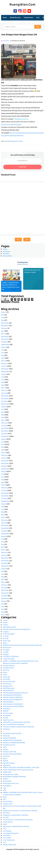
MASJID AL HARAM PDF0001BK (14, 742)
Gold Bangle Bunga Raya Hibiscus (15, 693)
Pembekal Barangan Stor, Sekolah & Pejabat (32, 271)
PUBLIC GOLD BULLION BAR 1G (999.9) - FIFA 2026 (21, 767)
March (3, 333)
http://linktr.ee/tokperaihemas (12, 135)
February (4, 363)
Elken (5, 672)
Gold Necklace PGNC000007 (13, 706)
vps (4, 842)
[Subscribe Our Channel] (29, 11)
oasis (5, 747)
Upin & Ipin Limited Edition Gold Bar (16, 826)
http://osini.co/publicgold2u (11, 124)
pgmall (5, 760)
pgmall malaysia (9, 763)
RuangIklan (7, 785)
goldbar (6, 711)
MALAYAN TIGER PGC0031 (12, 733)
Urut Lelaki (7, 837)
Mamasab (6, 736)
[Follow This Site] (24, 11)
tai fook (6, 817)
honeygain (7, 715)
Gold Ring (6, 708)
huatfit (5, 717)
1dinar (5, 622)
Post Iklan (6, 251)
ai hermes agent (9, 634)
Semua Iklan (7, 256)
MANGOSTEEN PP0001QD (12, 740)
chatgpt (6, 654)
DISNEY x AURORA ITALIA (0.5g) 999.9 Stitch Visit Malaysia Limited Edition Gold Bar (20, 662)
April (3, 331)
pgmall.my (6, 765)
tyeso (5, 824)
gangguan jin (8, 686)
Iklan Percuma (8, 720)
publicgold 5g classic (11, 774)
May (2, 320)
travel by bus (7, 822)
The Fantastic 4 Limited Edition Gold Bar (18, 819)
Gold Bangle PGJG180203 (12, 695)
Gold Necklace (8, 702)
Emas (5, 674)
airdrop (5, 638)
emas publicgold (9, 681)
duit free (6, 670)
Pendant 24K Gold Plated (12, 754)
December (5, 323)
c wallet (6, 652)
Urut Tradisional (9, 840)
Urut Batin (7, 835)
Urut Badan (7, 831)
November (5, 325)
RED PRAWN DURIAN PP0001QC (14, 776)
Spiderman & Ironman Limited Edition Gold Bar (20, 810)
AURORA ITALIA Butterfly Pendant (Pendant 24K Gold (22, 645)
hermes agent (8, 713)
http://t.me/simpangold (35, 133)
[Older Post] (26, 239)
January (4, 366)
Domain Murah (8, 668)
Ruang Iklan (7, 781)
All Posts (6, 253)
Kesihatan (6, 729)
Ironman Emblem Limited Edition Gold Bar (18, 726)
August (3, 312)
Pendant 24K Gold (9, 751)
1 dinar (5, 620)
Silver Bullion (8, 801)
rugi (4, 788)
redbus (5, 779)
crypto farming (8, 659)
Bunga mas (7, 647)
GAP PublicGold (8, 688)
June (3, 317)
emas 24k (6, 677)
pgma (5, 758)
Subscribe (22, 167)
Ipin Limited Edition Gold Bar (13, 724)
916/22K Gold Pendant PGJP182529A (16, 629)
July (2, 315)
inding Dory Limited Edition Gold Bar (16, 722)
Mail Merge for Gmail (15, 141)
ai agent (6, 631)
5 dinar (5, 625)
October (4, 328)
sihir (4, 799)
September (5, 344)
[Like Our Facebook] (15, 11)
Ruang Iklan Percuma (11, 783)
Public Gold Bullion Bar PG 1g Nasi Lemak (18, 770)
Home (5, 17)
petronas (6, 756)
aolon (5, 643)
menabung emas (9, 745)
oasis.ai (5, 749)
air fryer (6, 636)
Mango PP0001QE (9, 738)
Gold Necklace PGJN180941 (13, 704)
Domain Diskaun (9, 665)
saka (4, 790)
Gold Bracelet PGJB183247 (12, 697)
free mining (7, 683)
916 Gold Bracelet (9, 627)
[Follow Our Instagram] (20, 11)
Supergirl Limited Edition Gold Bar (15, 815)
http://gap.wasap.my (20, 119)
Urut (4, 828)
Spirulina (6, 813)
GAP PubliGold (8, 690)
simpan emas (8, 804)
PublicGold (7, 772)
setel (4, 797)
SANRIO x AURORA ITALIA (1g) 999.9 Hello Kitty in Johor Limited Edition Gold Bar (10, 286)
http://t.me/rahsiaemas (18, 133)
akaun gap (7, 640)
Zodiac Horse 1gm (9, 844)
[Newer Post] (18, 239)
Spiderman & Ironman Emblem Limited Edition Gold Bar (22, 807)
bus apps (6, 649)
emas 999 (6, 679)
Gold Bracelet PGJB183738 (12, 699)
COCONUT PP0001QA (10, 656)
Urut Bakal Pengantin (11, 833)
